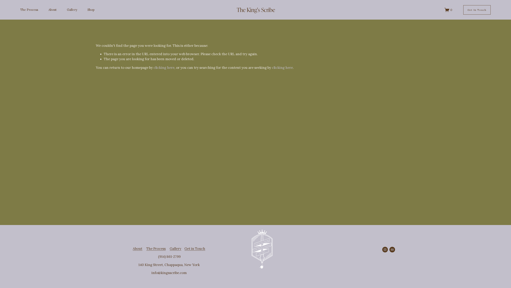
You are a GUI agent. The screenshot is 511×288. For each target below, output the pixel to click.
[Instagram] (385, 249)
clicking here (163, 67)
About (53, 10)
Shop (91, 10)
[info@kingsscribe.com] (392, 249)
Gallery (72, 10)
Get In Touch (476, 9)
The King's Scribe (256, 9)
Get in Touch (194, 248)
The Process (29, 10)
